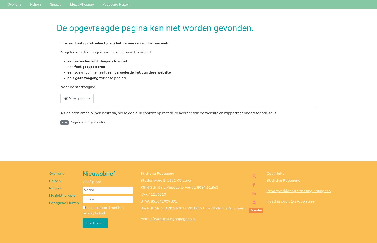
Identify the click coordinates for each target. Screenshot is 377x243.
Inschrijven (95, 223)
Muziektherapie (82, 4)
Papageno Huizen (116, 4)
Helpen (35, 4)
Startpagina (79, 98)
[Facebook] (253, 185)
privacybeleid (94, 213)
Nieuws (55, 4)
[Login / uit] (253, 202)
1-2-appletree (303, 201)
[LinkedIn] (253, 194)
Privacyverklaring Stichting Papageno (299, 191)
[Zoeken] (253, 176)
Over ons (14, 4)
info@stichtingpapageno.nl (172, 219)
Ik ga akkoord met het (103, 210)
